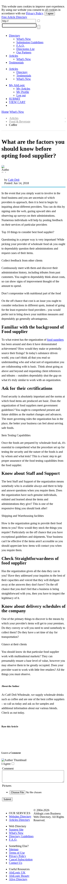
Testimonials (16, 62)
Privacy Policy (34, 13)
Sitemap (13, 849)
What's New (23, 39)
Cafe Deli (13, 179)
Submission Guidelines (29, 42)
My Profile (22, 92)
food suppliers (55, 339)
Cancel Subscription (21, 859)
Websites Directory (20, 816)
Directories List (25, 49)
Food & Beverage (19, 121)
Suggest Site (16, 829)
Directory (14, 35)
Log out (21, 95)
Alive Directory (18, 879)
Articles (13, 55)
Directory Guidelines (21, 836)
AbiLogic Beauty (19, 875)
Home (5, 111)
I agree (49, 13)
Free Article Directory (14, 17)
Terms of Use (17, 852)
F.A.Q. (20, 45)
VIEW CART (17, 102)
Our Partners (23, 52)
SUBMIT (14, 98)
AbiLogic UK (17, 872)
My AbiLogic (17, 85)
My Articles (23, 88)
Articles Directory (19, 819)
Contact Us (15, 862)
